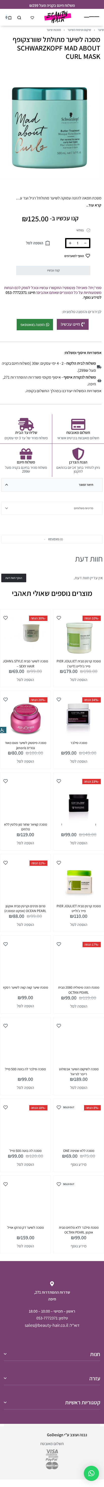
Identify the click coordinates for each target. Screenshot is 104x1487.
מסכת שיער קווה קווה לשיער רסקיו (25, 987)
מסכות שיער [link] (54, 30)
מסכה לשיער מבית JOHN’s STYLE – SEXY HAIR (25, 663)
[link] (3, 730)
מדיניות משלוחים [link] (83, 508)
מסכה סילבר (78, 742)
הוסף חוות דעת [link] (13, 578)
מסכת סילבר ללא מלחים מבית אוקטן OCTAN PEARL (78, 1230)
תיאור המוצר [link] (86, 484)
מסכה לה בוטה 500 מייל (25, 1150)
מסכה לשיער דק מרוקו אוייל (25, 1227)
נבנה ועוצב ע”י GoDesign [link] (67, 1434)
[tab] (52, 484)
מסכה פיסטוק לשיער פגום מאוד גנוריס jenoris (25, 745)
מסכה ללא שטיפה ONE (78, 1150)
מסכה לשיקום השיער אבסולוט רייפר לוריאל (78, 1071)
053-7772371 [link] (47, 1318)
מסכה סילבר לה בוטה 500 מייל (25, 1069)
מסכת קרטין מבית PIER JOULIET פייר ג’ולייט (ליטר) (79, 663)
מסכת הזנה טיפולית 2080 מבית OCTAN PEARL (78, 990)
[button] (52, 539)
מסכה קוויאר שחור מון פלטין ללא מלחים (25, 827)
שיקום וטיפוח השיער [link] (79, 30)
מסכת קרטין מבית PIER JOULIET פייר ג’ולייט (79, 908)
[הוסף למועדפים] (59, 618)
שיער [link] (101, 30)
